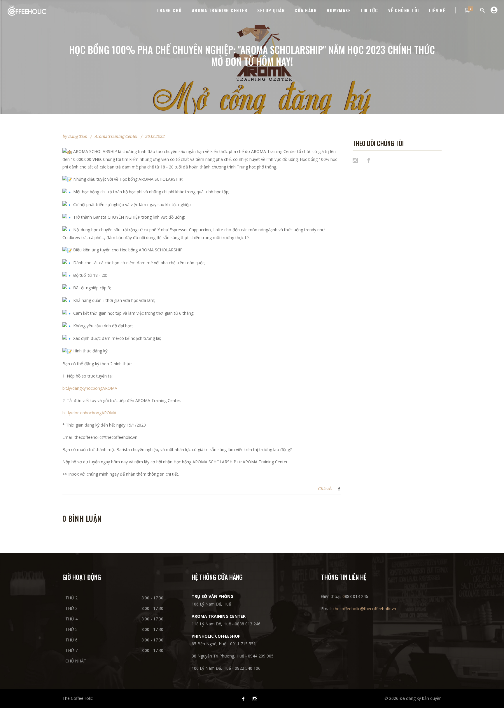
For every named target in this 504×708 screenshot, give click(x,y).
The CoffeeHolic (77, 698)
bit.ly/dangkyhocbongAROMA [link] (89, 388)
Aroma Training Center (116, 136)
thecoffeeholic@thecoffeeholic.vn (364, 608)
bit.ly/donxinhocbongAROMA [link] (89, 412)
